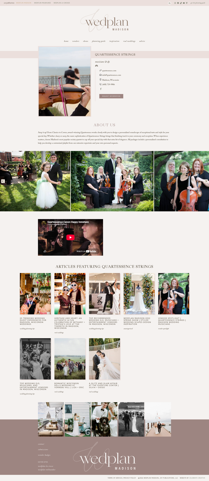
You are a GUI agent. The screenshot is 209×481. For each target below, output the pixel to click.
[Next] (206, 181)
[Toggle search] (169, 3)
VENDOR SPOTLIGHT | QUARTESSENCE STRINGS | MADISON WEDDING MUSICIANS (172, 321)
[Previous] (3, 181)
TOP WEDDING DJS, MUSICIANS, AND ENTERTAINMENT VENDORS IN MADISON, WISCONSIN (34, 386)
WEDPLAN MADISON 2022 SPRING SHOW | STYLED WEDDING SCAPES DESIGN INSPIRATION (137, 321)
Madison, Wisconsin (110, 80)
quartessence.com (109, 71)
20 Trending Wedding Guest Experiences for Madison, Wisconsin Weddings (33, 321)
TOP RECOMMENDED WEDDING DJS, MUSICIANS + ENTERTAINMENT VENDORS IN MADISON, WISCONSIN (104, 321)
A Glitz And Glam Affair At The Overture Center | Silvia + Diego (104, 385)
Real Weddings (58, 332)
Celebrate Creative (197, 478)
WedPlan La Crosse (62, 3)
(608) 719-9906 (108, 85)
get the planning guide (198, 3)
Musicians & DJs (102, 62)
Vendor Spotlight (163, 328)
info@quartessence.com (111, 75)
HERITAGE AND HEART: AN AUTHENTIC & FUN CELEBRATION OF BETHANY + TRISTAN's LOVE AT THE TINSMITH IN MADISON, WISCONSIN (69, 323)
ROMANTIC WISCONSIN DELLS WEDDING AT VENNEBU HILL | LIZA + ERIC (69, 385)
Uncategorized (128, 328)
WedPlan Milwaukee (42, 3)
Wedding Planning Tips (27, 328)
